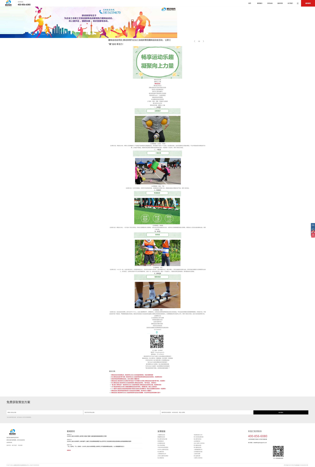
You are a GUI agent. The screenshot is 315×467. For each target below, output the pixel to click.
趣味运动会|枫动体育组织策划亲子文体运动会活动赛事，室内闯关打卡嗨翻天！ (131, 390)
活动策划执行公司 (198, 435)
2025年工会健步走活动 (163, 449)
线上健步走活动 (197, 439)
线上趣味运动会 (197, 447)
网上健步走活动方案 (162, 439)
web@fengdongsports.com (260, 442)
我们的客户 (14, 445)
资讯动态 (270, 3)
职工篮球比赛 (197, 456)
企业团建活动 (197, 441)
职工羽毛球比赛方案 (198, 437)
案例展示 (259, 3)
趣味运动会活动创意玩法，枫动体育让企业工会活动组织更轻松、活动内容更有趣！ (132, 375)
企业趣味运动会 (161, 443)
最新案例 (308, 3)
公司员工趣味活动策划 (163, 456)
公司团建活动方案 (198, 451)
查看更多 (69, 450)
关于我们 (290, 3)
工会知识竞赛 (197, 453)
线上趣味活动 (161, 451)
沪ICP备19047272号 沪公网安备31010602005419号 (296, 465)
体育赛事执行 (161, 441)
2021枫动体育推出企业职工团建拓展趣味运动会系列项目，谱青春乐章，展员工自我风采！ (134, 386)
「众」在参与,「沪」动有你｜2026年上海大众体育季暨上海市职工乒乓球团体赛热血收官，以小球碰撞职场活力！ (96, 445)
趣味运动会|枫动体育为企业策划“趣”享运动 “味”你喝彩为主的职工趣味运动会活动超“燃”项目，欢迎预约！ (138, 381)
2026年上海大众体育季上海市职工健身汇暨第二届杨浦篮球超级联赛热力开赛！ (87, 435)
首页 (249, 3)
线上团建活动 (161, 458)
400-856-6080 (24, 4)
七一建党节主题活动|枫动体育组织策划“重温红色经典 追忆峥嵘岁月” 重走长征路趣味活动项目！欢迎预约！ (139, 388)
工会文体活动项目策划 (163, 447)
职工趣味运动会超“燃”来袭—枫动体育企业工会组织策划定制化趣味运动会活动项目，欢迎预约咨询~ (136, 377)
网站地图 (20, 445)
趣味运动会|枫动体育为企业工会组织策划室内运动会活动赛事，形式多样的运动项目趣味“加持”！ (136, 392)
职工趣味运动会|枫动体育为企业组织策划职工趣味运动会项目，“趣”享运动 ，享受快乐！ (134, 382)
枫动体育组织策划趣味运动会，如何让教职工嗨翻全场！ (125, 379)
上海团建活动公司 (162, 453)
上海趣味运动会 (161, 435)
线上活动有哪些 (161, 445)
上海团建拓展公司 (198, 449)
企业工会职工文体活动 (199, 443)
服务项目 (280, 3)
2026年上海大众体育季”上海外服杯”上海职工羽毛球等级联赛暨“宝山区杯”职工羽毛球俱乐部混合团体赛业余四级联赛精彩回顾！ (99, 440)
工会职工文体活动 (198, 458)
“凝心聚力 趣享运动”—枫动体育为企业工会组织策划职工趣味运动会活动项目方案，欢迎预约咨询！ (136, 384)
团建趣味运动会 (161, 437)
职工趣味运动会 (197, 445)
